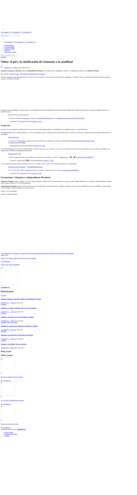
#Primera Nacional (54, 253)
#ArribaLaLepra (90, 141)
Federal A (7, 50)
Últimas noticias (9, 45)
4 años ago (16, 67)
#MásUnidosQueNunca (78, 141)
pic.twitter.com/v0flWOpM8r (16, 142)
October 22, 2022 (36, 121)
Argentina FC (5, 330)
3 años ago (13, 312)
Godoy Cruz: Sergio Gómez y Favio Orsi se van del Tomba (19, 258)
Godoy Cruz (4, 255)
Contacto (7, 436)
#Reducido (63, 253)
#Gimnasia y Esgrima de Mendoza (23, 253)
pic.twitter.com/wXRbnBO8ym (70, 170)
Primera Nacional (9, 48)
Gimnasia (3, 57)
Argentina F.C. (8, 67)
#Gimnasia (26, 118)
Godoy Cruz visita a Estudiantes (10, 264)
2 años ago (13, 302)
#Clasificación (8, 253)
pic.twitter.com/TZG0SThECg (85, 157)
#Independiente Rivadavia (41, 253)
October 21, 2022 (48, 160)
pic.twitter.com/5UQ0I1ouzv (76, 118)
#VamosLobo (64, 157)
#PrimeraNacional (62, 118)
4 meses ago (13, 348)
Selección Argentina (10, 52)
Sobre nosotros (8, 432)
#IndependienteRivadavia (45, 118)
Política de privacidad (10, 434)
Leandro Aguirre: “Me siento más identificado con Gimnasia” (27, 74)
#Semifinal (70, 253)
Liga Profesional (9, 47)
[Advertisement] (68, 14)
